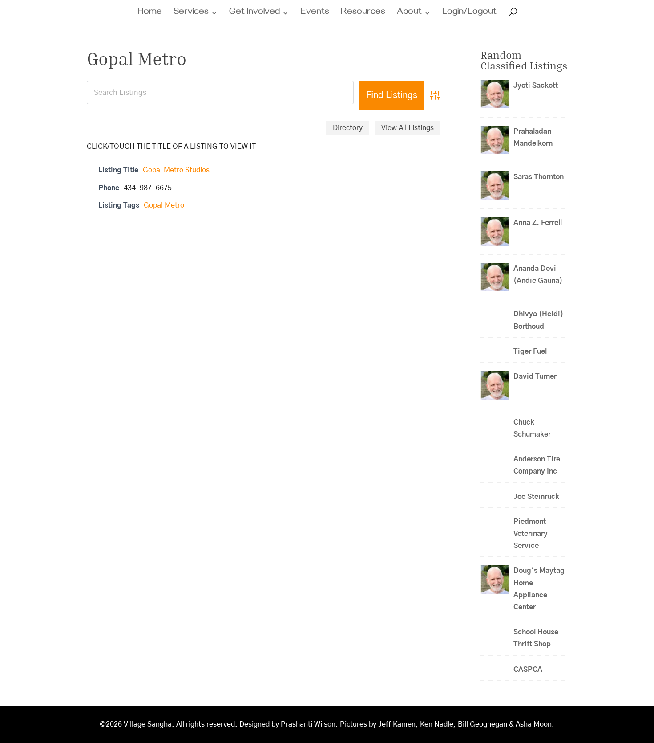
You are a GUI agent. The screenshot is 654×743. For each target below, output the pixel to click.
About (409, 14)
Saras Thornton (538, 176)
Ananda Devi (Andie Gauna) (537, 274)
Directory (348, 127)
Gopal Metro (164, 205)
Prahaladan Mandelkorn (533, 137)
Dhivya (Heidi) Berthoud (538, 320)
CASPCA (527, 669)
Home (149, 14)
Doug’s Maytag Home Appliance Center (539, 589)
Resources (363, 14)
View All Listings (407, 127)
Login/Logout (469, 14)
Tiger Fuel (530, 351)
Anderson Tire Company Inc (536, 465)
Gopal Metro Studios (176, 170)
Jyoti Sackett (535, 85)
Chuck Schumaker (532, 428)
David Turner (535, 376)
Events (314, 14)
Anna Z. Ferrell (537, 222)
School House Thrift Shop (535, 638)
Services (191, 14)
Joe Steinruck (536, 496)
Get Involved (254, 14)
